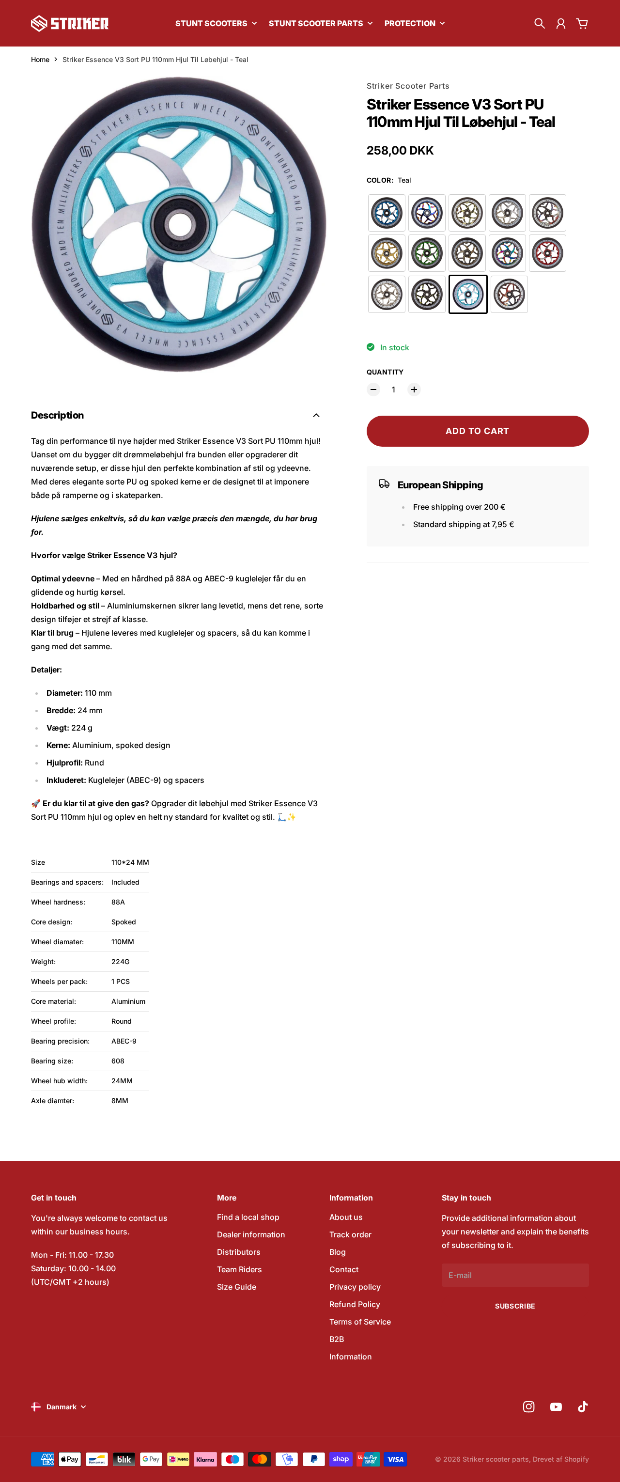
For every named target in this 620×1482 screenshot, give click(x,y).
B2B (336, 1339)
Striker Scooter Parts (408, 86)
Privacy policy (355, 1287)
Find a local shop (248, 1217)
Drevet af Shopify (561, 1459)
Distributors (239, 1252)
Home (40, 59)
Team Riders (239, 1269)
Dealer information (251, 1234)
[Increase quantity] (414, 389)
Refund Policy (354, 1304)
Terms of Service (360, 1321)
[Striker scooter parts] (69, 23)
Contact (343, 1269)
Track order (350, 1234)
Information (350, 1356)
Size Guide (236, 1287)
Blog (337, 1252)
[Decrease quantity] (373, 389)
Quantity (385, 372)
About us (346, 1217)
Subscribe (515, 1306)
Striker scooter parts (496, 1459)
